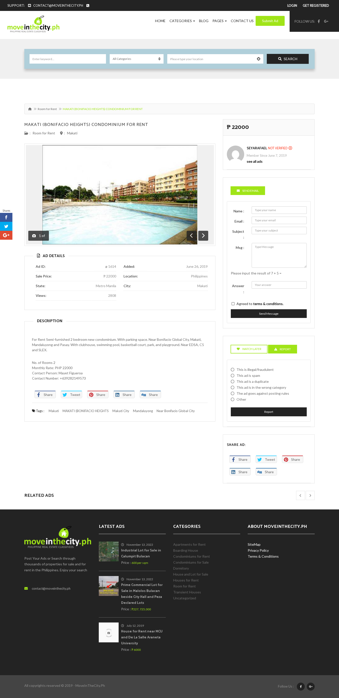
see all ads (255, 161)
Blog (203, 21)
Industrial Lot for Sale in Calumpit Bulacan (141, 553)
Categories (181, 21)
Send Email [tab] (250, 191)
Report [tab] (285, 349)
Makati (72, 133)
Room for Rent (47, 109)
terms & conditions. (268, 304)
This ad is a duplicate (253, 381)
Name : (239, 211)
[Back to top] (323, 667)
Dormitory (181, 568)
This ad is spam (248, 375)
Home (160, 21)
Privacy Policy (258, 550)
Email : (239, 221)
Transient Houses (187, 592)
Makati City (120, 411)
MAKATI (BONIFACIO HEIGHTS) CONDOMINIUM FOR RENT (86, 124)
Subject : (238, 234)
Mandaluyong (143, 411)
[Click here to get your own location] (259, 59)
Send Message (268, 313)
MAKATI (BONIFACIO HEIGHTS (86, 411)
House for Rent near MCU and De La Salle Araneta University (142, 637)
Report (268, 412)
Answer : (238, 289)
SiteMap (254, 544)
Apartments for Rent (189, 544)
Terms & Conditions (263, 556)
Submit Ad (270, 21)
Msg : (240, 247)
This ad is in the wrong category (261, 387)
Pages (218, 21)
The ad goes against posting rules (263, 393)
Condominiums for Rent (191, 556)
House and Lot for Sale (190, 574)
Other (241, 399)
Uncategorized (184, 598)
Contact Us (242, 21)
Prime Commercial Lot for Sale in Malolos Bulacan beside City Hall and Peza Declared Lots (142, 594)
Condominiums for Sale (191, 562)
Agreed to (260, 304)
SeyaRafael (257, 148)
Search (290, 59)
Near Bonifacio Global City (176, 411)
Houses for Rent (186, 580)
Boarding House (185, 550)
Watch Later (251, 349)
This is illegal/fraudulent (255, 369)
